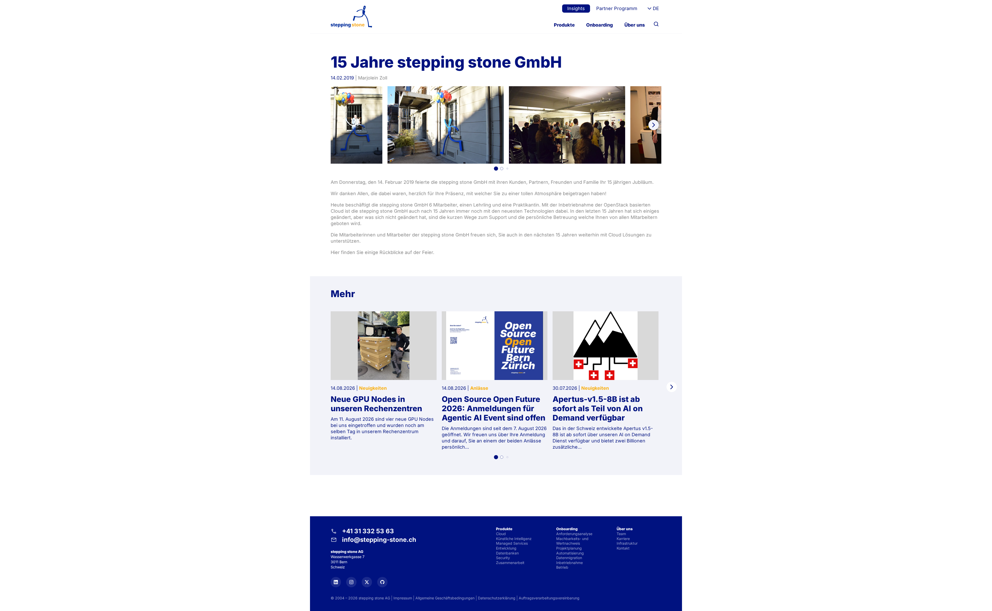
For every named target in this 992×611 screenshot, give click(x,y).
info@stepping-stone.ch (379, 539)
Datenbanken (507, 553)
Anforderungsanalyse (574, 533)
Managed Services (512, 543)
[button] (496, 168)
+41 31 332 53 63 (368, 531)
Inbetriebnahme (569, 562)
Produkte (564, 25)
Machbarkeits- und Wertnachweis (572, 541)
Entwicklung (506, 548)
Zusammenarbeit (510, 562)
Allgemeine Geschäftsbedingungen (445, 598)
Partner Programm (616, 8)
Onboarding (599, 25)
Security (503, 558)
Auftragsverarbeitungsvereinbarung (549, 598)
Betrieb (562, 567)
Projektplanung (569, 548)
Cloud (501, 533)
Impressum (402, 598)
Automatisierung (570, 553)
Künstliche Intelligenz (514, 538)
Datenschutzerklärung (496, 598)
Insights (576, 8)
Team (621, 533)
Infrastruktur (627, 543)
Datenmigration (569, 558)
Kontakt (623, 548)
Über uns (634, 25)
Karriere (623, 538)
